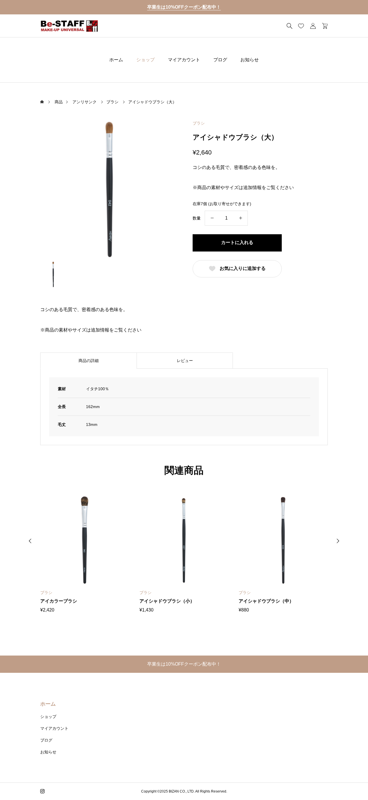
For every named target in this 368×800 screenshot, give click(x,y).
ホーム (116, 59)
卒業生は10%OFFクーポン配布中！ (184, 7)
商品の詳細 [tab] (88, 360)
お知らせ (249, 59)
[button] (30, 541)
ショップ (145, 59)
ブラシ (199, 123)
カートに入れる (237, 242)
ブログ (220, 59)
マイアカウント (184, 59)
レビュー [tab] (185, 360)
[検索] (289, 26)
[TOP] (350, 782)
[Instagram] (42, 791)
